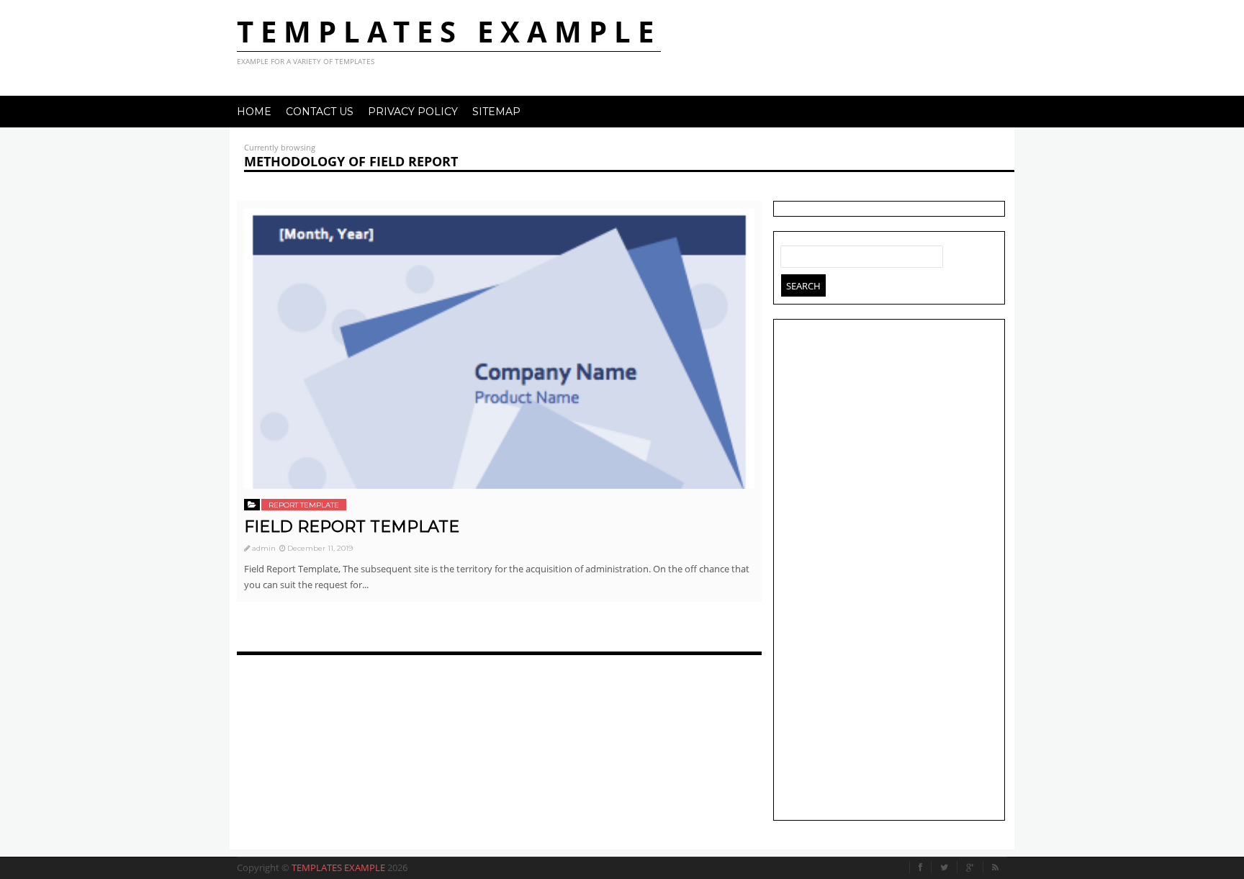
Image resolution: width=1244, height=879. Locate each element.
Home (254, 111)
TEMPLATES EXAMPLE (449, 31)
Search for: (792, 253)
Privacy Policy (413, 111)
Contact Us (319, 111)
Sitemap (496, 111)
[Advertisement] (889, 572)
